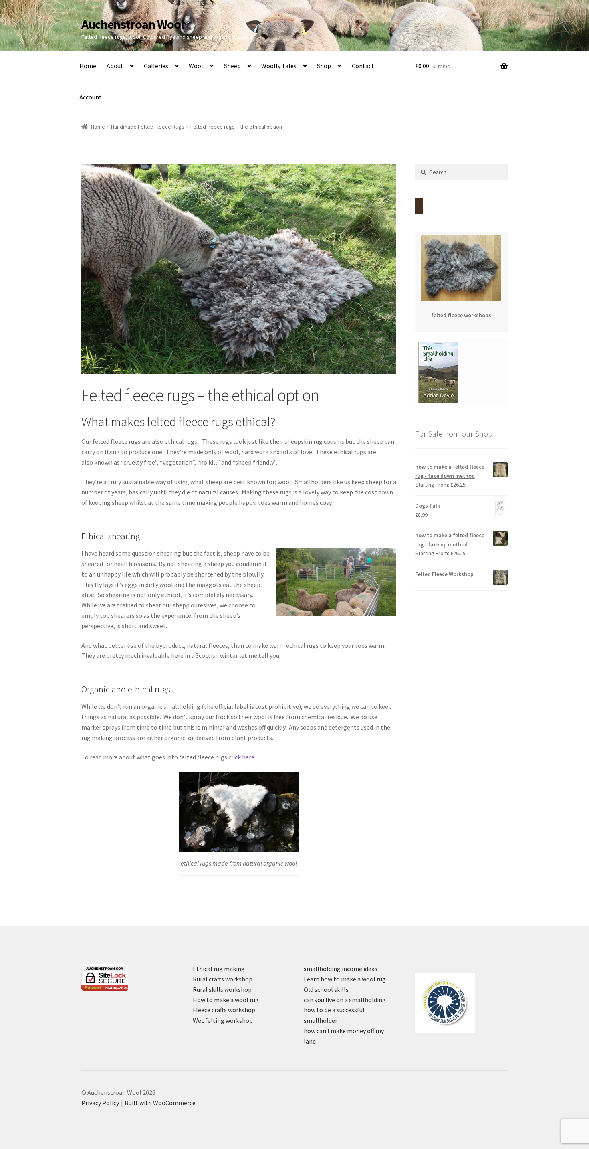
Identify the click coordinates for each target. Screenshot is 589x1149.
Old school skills (326, 989)
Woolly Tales (279, 66)
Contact (363, 66)
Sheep (232, 66)
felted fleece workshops (461, 315)
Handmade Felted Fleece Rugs (147, 126)
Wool (196, 66)
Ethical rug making (219, 969)
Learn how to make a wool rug (345, 979)
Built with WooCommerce (160, 1103)
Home (87, 66)
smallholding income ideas (340, 969)
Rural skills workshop (222, 989)
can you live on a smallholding (345, 1000)
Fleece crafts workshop (224, 1010)
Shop (324, 66)
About (115, 66)
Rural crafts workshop (222, 979)
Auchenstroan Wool (132, 24)
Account (90, 97)
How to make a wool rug (226, 1000)
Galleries (156, 66)
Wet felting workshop (223, 1020)
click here (241, 757)
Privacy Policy (100, 1103)
